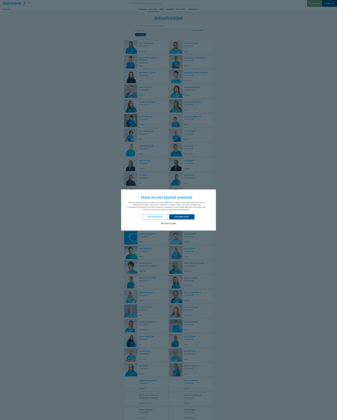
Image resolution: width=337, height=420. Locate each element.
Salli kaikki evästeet (182, 217)
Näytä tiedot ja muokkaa (168, 223)
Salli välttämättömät (155, 217)
